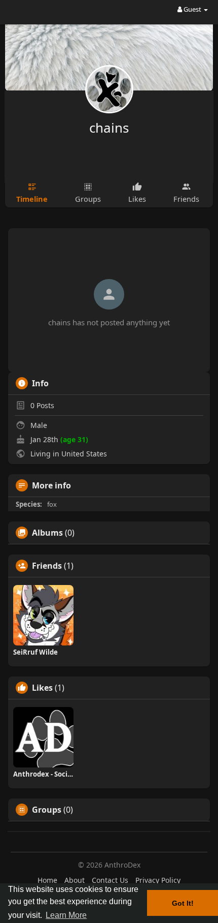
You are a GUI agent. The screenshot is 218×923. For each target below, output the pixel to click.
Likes (42, 688)
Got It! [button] (183, 903)
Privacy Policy (157, 880)
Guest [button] (192, 9)
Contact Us (110, 880)
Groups (46, 810)
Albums (47, 533)
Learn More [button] (66, 915)
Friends (47, 566)
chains (109, 127)
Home (47, 880)
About (74, 880)
